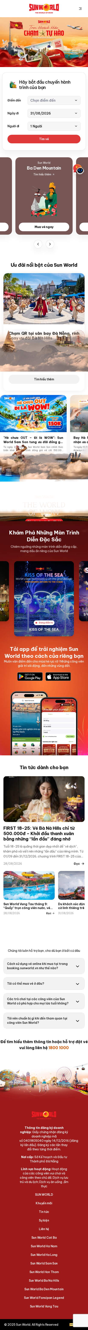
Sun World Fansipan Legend (44, 1298)
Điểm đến (14, 100)
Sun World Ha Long (44, 1255)
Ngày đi (13, 113)
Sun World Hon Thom (44, 1272)
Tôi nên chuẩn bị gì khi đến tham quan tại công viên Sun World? (37, 1020)
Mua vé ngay (44, 227)
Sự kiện (44, 1220)
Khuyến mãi (44, 1203)
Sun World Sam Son (44, 1263)
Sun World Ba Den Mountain (44, 1289)
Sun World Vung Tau (44, 1306)
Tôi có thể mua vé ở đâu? (25, 984)
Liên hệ (44, 1229)
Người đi (13, 126)
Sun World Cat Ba (44, 1238)
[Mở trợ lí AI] (79, 169)
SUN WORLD (44, 1195)
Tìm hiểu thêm (44, 379)
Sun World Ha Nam (44, 1246)
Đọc (77, 864)
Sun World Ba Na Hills (44, 1281)
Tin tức (44, 1212)
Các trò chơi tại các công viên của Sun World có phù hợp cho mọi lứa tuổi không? (38, 1001)
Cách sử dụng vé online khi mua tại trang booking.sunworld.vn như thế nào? (37, 966)
